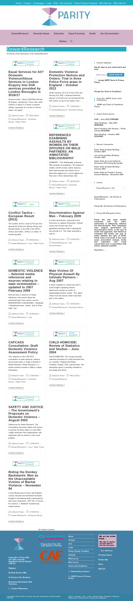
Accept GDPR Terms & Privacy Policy (109, 81)
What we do (119, 3)
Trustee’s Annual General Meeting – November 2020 (108, 173)
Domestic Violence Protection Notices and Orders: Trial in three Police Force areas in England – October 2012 (67, 80)
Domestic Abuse (76, 110)
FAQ (56, 3)
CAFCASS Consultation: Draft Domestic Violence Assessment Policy (23, 347)
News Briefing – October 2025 (106, 134)
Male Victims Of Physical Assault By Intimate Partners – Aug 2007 (64, 275)
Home (19, 3)
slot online (98, 155)
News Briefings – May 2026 (105, 123)
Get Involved (66, 3)
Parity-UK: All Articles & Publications (110, 206)
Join (70, 544)
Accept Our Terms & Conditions (107, 91)
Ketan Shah (99, 150)
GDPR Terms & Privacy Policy (79, 577)
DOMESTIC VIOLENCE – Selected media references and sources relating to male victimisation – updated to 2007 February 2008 (25, 280)
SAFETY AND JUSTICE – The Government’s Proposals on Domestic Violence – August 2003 (25, 413)
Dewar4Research (18, 119)
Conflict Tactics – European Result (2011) (21, 216)
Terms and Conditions (77, 566)
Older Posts (21, 122)
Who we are (105, 3)
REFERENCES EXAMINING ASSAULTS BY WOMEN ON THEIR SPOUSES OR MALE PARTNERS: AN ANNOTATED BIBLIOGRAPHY (65, 146)
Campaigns (38, 3)
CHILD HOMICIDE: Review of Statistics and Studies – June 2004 (64, 347)
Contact (27, 3)
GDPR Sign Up (115, 75)
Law (30, 243)
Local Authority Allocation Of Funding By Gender (108, 162)
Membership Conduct (80, 571)
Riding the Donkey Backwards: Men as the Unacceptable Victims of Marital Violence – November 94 (24, 480)
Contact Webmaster (19, 588)
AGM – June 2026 (101, 119)
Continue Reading (16, 128)
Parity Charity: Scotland (85, 3)
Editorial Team (17, 116)
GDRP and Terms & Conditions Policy (108, 106)
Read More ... (100, 250)
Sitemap (71, 555)
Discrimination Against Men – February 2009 (66, 214)
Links (49, 3)
